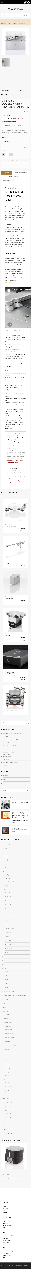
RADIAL (7, 1083)
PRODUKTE (11, 125)
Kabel (5, 1125)
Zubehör (5, 1110)
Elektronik (6, 1014)
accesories (5, 137)
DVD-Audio (8, 897)
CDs (5, 890)
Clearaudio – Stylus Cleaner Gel (11, 762)
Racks (5, 1129)
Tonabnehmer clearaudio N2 (10, 739)
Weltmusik (6, 999)
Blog (4, 779)
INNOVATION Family (10, 1045)
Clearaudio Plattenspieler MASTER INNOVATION (11, 711)
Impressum (5, 1223)
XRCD (5, 1003)
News (4, 783)
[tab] (6, 173)
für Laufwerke (8, 1121)
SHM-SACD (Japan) (9, 991)
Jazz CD (7, 912)
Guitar (6, 909)
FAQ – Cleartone (7, 1221)
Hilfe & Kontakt (7, 1255)
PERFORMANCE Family (11, 1053)
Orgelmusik (8, 932)
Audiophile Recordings (10, 882)
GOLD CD (8, 904)
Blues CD (7, 893)
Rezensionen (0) (7, 180)
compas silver (9, 1033)
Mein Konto (6, 1242)
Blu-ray (5, 848)
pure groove (9, 132)
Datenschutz (6, 1253)
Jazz (4, 864)
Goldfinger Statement (11, 1068)
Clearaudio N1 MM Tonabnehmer (12, 733)
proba (4, 1007)
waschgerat (25, 132)
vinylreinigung (17, 132)
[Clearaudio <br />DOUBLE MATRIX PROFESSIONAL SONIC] (15, 41)
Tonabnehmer (7, 1065)
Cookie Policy (6, 1240)
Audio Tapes (7, 875)
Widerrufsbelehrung (8, 1251)
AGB (4, 176)
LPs (5, 968)
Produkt (10, 21)
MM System (8, 1076)
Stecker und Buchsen (9, 1133)
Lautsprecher (7, 1022)
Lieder (7, 924)
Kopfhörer (6, 1018)
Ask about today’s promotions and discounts (13, 1178)
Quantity (4, 150)
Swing (6, 952)
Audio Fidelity (6, 844)
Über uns (5, 1208)
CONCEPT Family (10, 1037)
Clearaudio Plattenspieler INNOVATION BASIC (11, 525)
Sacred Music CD (10, 944)
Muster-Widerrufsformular (9, 1236)
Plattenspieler (7, 1026)
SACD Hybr (8, 940)
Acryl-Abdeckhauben (9, 1113)
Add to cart (15, 160)
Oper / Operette (9, 928)
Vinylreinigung (19, 125)
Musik (4, 872)
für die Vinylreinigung (10, 1117)
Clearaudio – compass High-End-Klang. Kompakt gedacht (9, 754)
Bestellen (5, 1238)
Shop (4, 1210)
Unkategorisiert (7, 1106)
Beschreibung (6, 172)
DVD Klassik (6, 856)
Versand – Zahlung (7, 1225)
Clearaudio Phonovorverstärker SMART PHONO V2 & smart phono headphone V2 (12, 672)
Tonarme (6, 1080)
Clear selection (5, 144)
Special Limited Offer (8, 1103)
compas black (9, 1029)
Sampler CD (8, 948)
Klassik (5, 964)
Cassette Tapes (7, 852)
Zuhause (5, 1206)
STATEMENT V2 (9, 1061)
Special (7, 1057)
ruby (4, 1095)
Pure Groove (21, 339)
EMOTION (8, 1041)
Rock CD (7, 936)
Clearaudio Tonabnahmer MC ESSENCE (11, 597)
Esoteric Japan (6, 860)
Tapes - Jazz (8, 878)
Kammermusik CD (10, 916)
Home (3, 21)
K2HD (4, 868)
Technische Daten (14, 176)
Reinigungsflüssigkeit (10, 282)
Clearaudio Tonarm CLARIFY (10, 562)
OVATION (8, 1049)
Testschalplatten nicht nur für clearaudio (15, 995)
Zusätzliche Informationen (21, 172)
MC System (8, 1072)
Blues (6, 971)
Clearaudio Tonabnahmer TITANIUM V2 (11, 634)
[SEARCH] (28, 723)
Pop (6, 983)
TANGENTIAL (9, 1087)
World (6, 987)
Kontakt (5, 1212)
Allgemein (5, 775)
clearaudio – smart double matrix (12, 746)
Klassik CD (8, 920)
